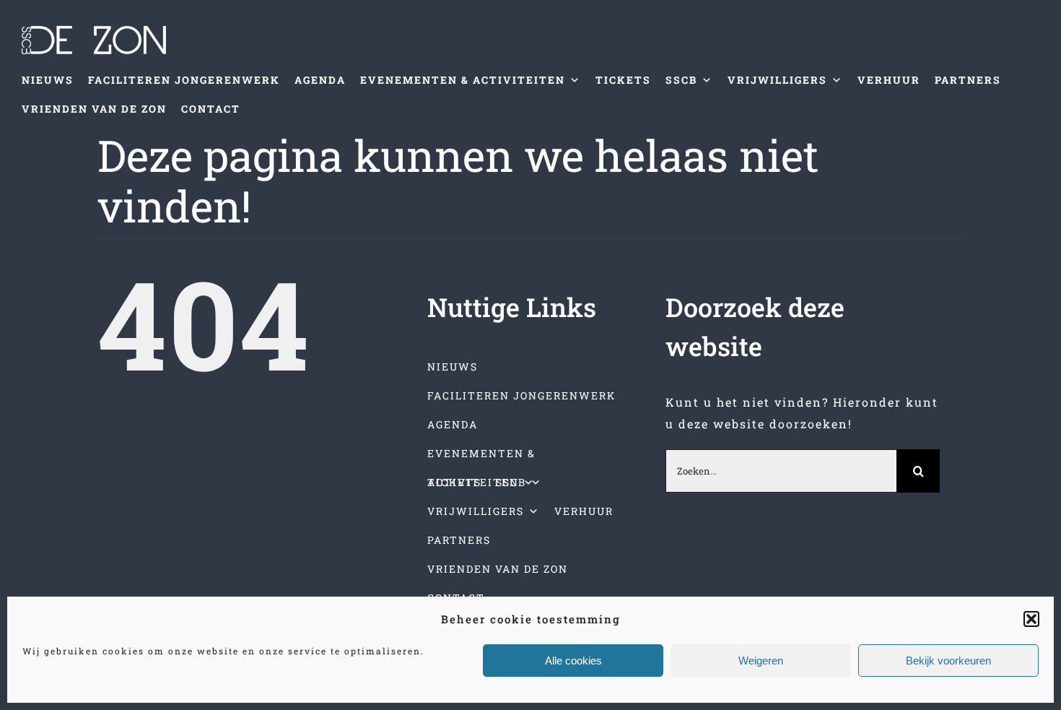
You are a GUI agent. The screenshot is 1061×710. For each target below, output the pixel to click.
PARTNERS (968, 80)
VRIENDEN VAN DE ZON (94, 109)
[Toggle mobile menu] (1031, 145)
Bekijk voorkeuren (948, 660)
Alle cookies (573, 660)
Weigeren (760, 660)
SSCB (681, 80)
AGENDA (320, 80)
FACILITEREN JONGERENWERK (184, 80)
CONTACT (210, 109)
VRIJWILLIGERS (777, 80)
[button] (1031, 619)
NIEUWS (48, 80)
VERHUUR (888, 80)
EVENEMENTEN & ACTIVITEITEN (462, 80)
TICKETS (623, 80)
